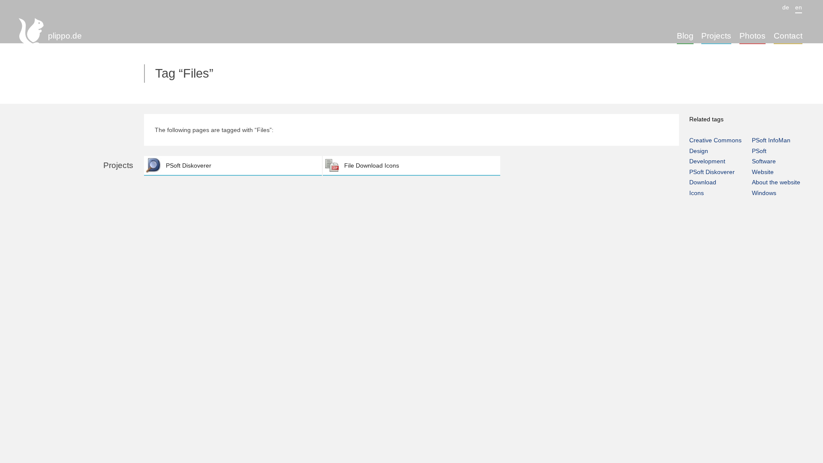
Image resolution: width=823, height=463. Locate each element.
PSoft (759, 150)
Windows (764, 192)
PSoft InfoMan (771, 140)
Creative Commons (715, 140)
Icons (696, 192)
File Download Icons (371, 165)
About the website (776, 182)
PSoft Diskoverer (188, 165)
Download (702, 182)
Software (764, 161)
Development (707, 161)
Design (698, 150)
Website (763, 171)
